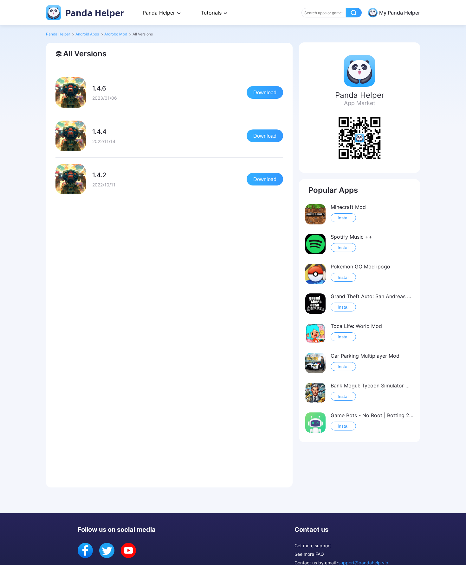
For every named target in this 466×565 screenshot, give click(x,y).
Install (343, 217)
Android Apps (87, 34)
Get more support (312, 545)
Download (264, 92)
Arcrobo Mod (115, 34)
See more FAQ (309, 554)
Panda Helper (93, 12)
